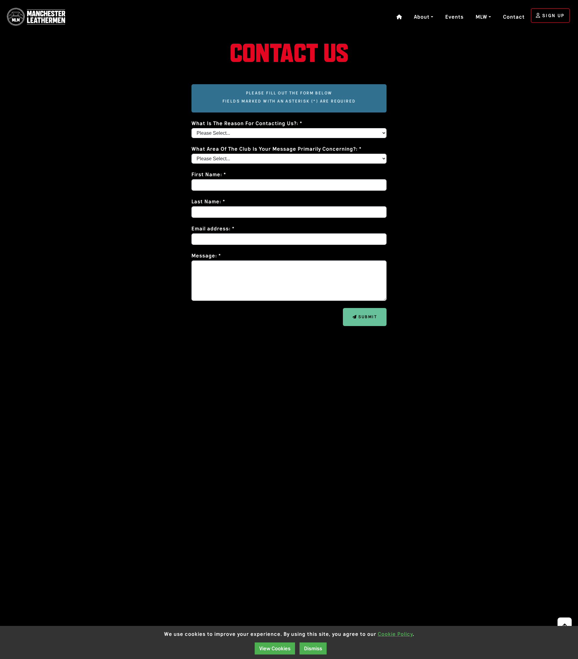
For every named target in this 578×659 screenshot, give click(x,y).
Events (454, 17)
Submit (366, 316)
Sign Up (552, 15)
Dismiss (313, 648)
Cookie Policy (395, 634)
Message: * (206, 255)
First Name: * (208, 174)
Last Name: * (208, 201)
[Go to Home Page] (37, 17)
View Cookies (275, 648)
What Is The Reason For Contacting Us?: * (246, 123)
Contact (514, 17)
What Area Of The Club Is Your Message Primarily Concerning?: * (276, 149)
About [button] (422, 17)
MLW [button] (481, 17)
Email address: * (213, 228)
